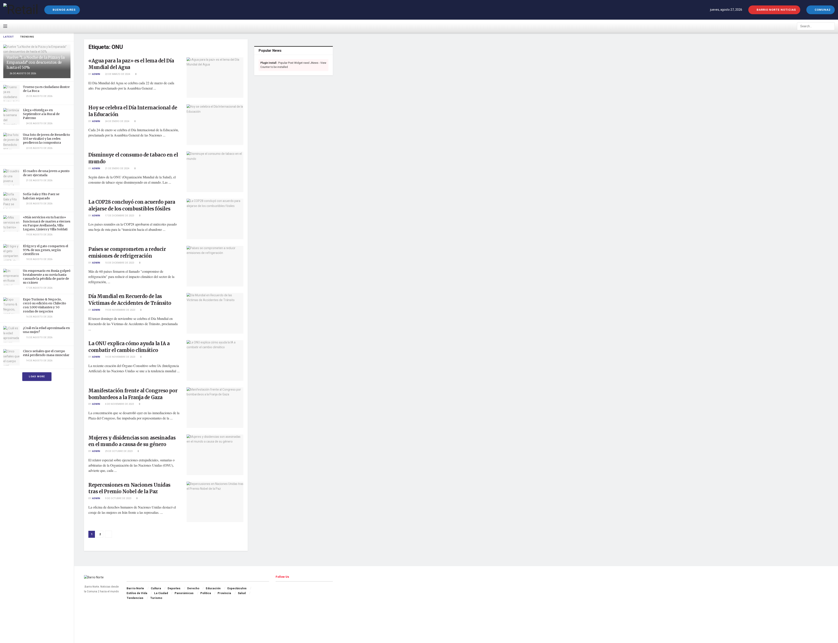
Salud (242, 593)
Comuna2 (822, 10)
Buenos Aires (64, 10)
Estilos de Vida (137, 593)
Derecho (193, 588)
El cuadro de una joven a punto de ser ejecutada (46, 173)
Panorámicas (184, 593)
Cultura (156, 588)
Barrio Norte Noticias (776, 10)
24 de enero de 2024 (116, 121)
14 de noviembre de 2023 (119, 357)
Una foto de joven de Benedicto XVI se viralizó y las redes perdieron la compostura (46, 139)
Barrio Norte (135, 588)
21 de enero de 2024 (116, 168)
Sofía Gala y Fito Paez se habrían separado (41, 196)
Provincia (224, 593)
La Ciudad (161, 593)
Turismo (156, 598)
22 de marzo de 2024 (117, 74)
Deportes (174, 588)
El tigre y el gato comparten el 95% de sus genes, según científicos (45, 250)
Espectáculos (237, 588)
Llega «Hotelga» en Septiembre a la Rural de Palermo (41, 114)
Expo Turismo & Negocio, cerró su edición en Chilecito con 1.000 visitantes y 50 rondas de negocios (44, 305)
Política (205, 593)
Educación (213, 588)
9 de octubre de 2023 (117, 498)
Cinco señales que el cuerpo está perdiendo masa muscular (46, 353)
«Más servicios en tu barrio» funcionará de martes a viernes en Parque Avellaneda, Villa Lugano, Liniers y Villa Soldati (46, 223)
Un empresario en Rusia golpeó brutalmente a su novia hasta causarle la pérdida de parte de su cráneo (46, 277)
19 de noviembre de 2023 (119, 310)
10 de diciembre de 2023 (119, 263)
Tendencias (135, 598)
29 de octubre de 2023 (118, 451)
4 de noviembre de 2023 (119, 404)
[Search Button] (831, 26)
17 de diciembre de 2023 (119, 215)
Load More (37, 376)
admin (96, 74)
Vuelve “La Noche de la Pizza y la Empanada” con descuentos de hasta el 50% (36, 62)
